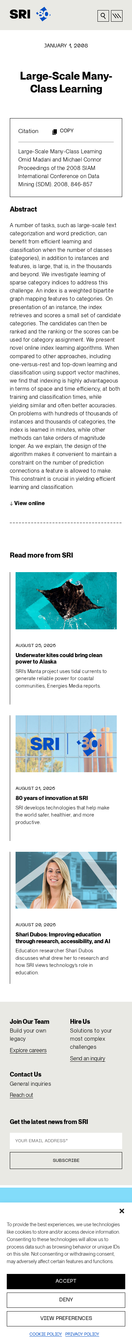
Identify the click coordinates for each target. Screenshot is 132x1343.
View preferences (66, 1318)
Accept (66, 1281)
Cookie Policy (45, 1335)
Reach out (21, 1095)
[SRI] (30, 14)
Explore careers (28, 1050)
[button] (121, 1211)
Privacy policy (82, 1335)
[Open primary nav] (116, 15)
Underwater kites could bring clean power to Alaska (59, 658)
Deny (66, 1300)
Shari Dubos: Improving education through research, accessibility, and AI (63, 937)
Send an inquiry (87, 1058)
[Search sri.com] (103, 15)
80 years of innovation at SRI (52, 798)
